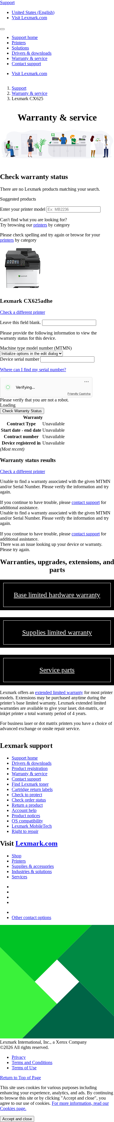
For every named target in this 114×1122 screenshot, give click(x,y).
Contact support (26, 778)
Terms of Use (24, 1067)
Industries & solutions (32, 871)
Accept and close (17, 1119)
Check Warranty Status (22, 411)
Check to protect (27, 794)
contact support (86, 502)
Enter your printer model (22, 209)
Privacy (19, 1057)
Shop (16, 855)
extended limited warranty (59, 692)
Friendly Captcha (79, 393)
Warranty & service (29, 93)
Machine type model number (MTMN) (36, 348)
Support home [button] (25, 37)
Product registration (30, 768)
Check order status (29, 799)
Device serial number (19, 359)
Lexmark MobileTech (32, 826)
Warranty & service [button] (29, 58)
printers (40, 224)
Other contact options (31, 917)
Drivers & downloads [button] (31, 53)
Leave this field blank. (20, 322)
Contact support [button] (26, 63)
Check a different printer (22, 312)
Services (19, 876)
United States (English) (33, 12)
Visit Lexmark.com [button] (29, 17)
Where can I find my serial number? (33, 369)
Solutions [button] (20, 47)
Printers (19, 861)
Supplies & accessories (33, 866)
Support (19, 88)
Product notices (26, 815)
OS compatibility (27, 820)
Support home (25, 757)
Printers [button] (19, 42)
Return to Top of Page (20, 1077)
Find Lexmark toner (30, 784)
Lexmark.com (36, 843)
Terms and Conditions (32, 1062)
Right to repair (25, 831)
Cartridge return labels (32, 789)
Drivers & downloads (31, 763)
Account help (24, 810)
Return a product (27, 805)
